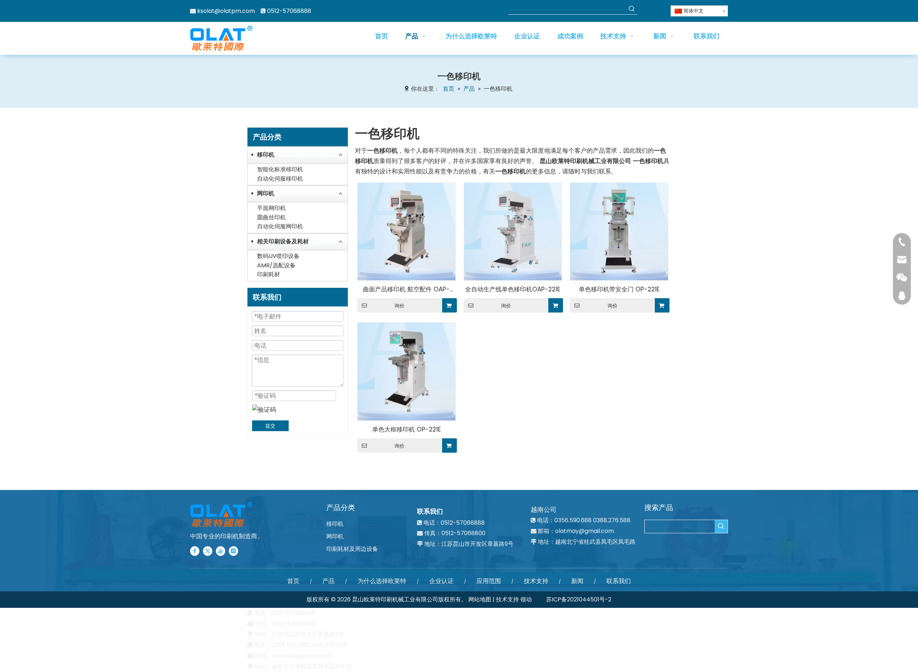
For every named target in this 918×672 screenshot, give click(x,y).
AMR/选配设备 (276, 265)
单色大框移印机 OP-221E (406, 429)
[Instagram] (233, 550)
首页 (293, 581)
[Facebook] (194, 550)
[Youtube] (220, 550)
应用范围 (489, 581)
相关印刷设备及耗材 (283, 241)
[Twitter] (207, 550)
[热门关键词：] (631, 9)
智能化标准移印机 (280, 169)
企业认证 (441, 581)
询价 (399, 306)
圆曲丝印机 (271, 217)
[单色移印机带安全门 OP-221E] (619, 231)
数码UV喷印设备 (278, 256)
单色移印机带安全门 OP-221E (619, 289)
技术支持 (536, 581)
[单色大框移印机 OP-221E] (406, 371)
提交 (270, 425)
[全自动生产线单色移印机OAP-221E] (513, 231)
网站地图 (479, 599)
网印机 (265, 193)
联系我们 (618, 581)
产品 (328, 581)
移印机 (265, 155)
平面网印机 (271, 208)
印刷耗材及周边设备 (352, 549)
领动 (526, 599)
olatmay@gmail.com (584, 531)
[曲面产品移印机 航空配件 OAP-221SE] (406, 231)
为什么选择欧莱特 (382, 581)
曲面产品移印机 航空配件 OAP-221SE (406, 290)
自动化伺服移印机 (280, 179)
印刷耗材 (268, 274)
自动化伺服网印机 (280, 226)
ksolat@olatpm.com (226, 11)
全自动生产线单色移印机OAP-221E (512, 289)
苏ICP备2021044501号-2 (578, 599)
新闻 (577, 581)
